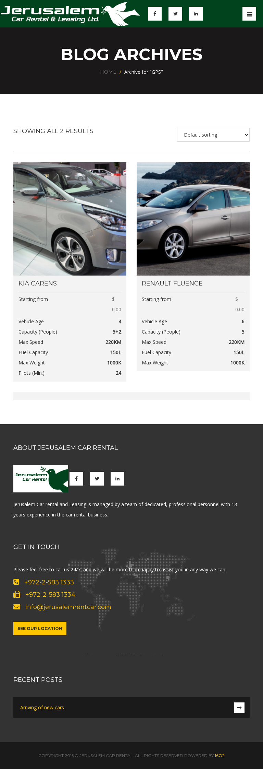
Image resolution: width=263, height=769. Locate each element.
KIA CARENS (37, 283)
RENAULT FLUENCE (172, 283)
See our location (39, 628)
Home (108, 72)
